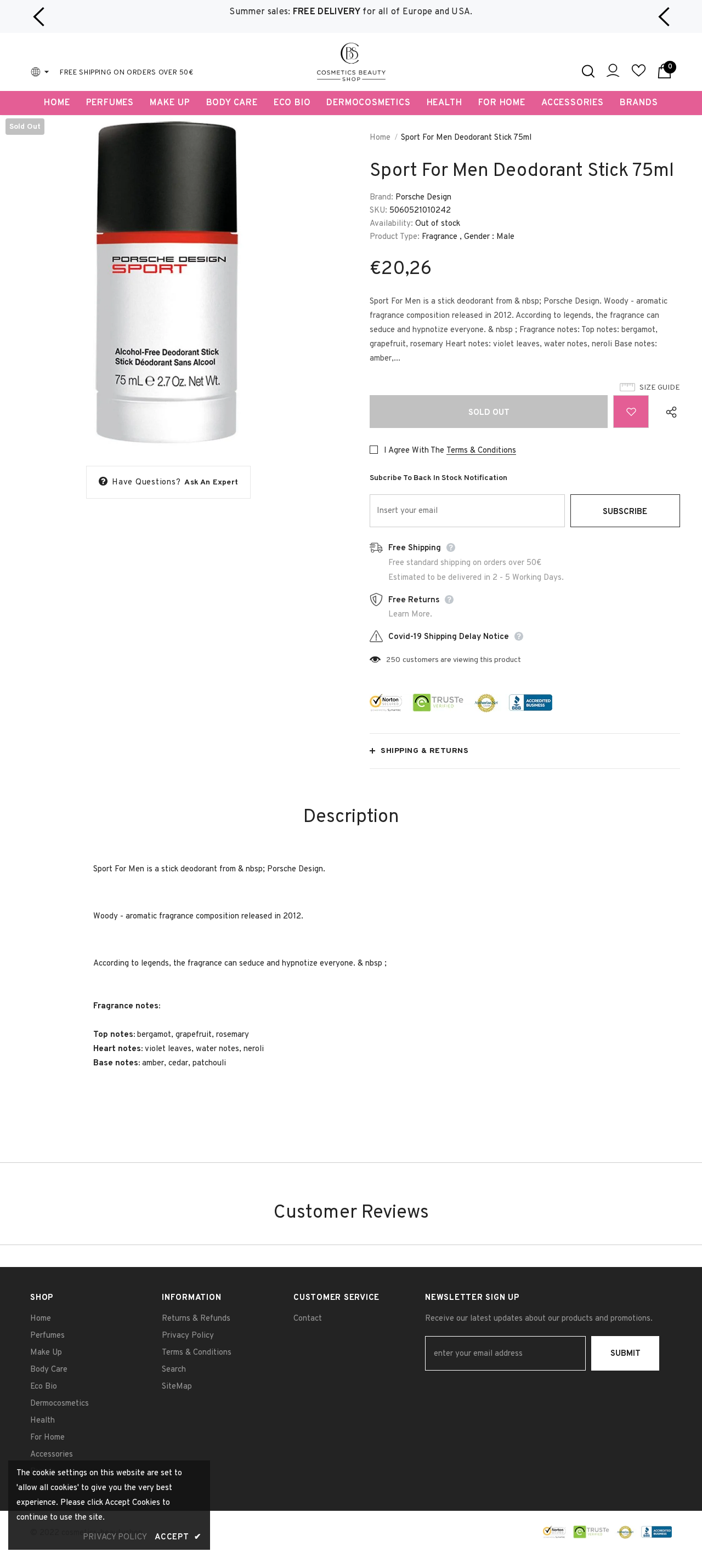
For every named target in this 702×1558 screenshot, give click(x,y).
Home (380, 138)
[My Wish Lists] (638, 75)
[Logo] (351, 62)
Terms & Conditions (481, 451)
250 (393, 660)
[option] (351, 12)
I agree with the (414, 451)
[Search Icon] (588, 71)
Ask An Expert (211, 482)
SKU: (378, 211)
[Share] (668, 411)
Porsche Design (423, 197)
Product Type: (395, 237)
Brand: (381, 197)
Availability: (391, 224)
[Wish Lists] (631, 411)
